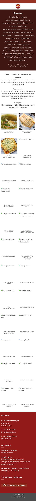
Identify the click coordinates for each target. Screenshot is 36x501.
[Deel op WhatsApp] (9, 65)
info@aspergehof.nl (9, 432)
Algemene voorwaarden (9, 450)
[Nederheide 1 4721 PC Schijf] (15, 1)
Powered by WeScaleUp (18, 496)
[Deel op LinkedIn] (26, 65)
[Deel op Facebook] (12, 65)
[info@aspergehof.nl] (18, 1)
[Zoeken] (34, 6)
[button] (2, 6)
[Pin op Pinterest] (23, 65)
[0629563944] (21, 1)
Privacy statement (7, 452)
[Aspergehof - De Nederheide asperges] (18, 6)
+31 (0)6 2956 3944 (9, 430)
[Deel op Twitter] (16, 65)
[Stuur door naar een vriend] (19, 65)
